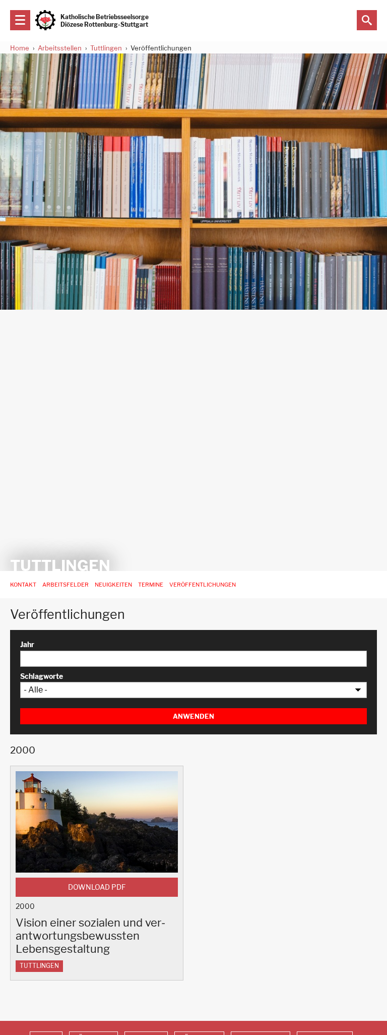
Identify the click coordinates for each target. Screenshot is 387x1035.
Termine (150, 584)
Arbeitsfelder (65, 584)
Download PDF (96, 887)
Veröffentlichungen (202, 584)
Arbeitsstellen (60, 48)
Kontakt (23, 584)
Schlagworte (41, 676)
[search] (367, 20)
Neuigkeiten (113, 584)
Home (19, 48)
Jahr (27, 644)
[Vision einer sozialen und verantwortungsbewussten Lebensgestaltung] (97, 822)
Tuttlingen (106, 48)
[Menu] (20, 20)
